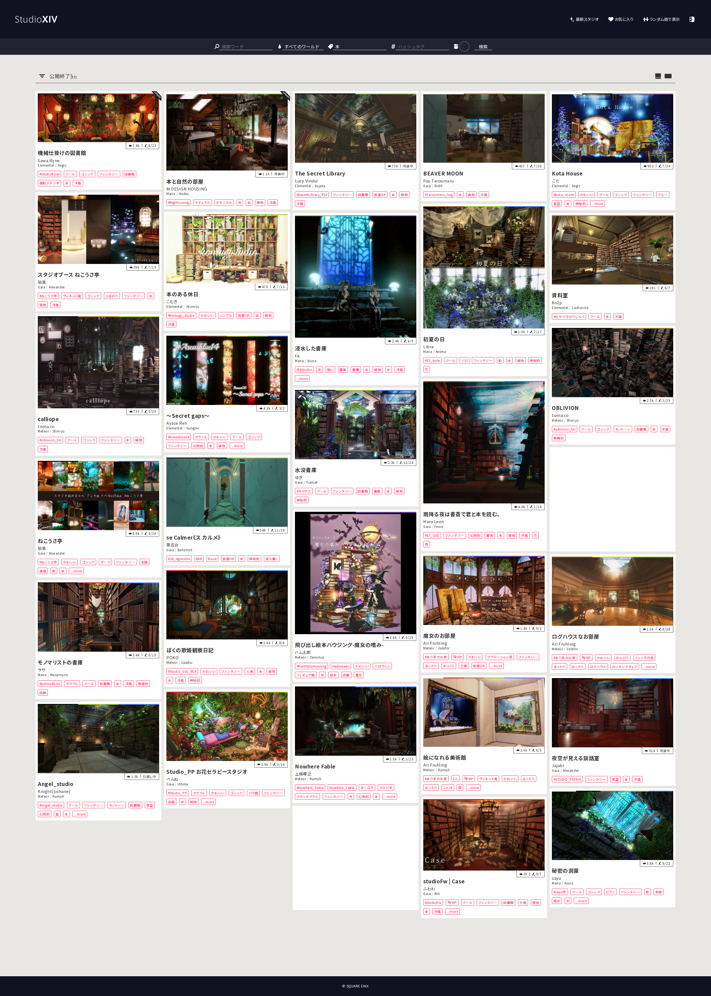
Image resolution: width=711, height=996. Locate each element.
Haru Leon (433, 521)
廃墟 (42, 571)
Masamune (59, 675)
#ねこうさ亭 (48, 295)
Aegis (62, 165)
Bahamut (184, 549)
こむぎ (171, 301)
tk (297, 356)
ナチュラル (202, 202)
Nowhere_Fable (342, 787)
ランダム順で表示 (665, 19)
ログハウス (598, 666)
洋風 (77, 183)
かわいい (586, 194)
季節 (658, 891)
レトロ (448, 787)
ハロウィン (382, 665)
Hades (184, 194)
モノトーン (622, 428)
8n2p (557, 302)
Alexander (57, 287)
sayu (556, 878)
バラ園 (253, 792)
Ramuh (444, 769)
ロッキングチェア (624, 666)
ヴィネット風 (72, 295)
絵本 (333, 675)
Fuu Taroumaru (438, 181)
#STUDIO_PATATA (567, 779)
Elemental (46, 165)
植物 (260, 202)
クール (70, 174)
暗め (557, 900)
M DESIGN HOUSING (186, 189)
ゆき (298, 477)
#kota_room (564, 194)
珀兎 (42, 282)
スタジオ (385, 787)
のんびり (622, 657)
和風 (144, 561)
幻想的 (198, 445)
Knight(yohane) (54, 791)
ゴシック (87, 174)
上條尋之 (303, 774)
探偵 (535, 902)
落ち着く (272, 558)
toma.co (46, 426)
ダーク (106, 561)
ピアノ (610, 891)
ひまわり (112, 295)
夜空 (615, 779)
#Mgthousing (178, 202)
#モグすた (303, 491)
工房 (463, 665)
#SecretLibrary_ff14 (311, 194)
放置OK (380, 194)
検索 (483, 46)
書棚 (355, 369)
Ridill (438, 186)
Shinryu (58, 431)
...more (597, 203)
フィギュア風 (305, 675)
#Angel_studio (51, 805)
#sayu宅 (560, 891)
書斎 (489, 535)
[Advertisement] (612, 499)
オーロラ (366, 787)
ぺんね (172, 779)
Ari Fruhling (435, 643)
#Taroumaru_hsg (439, 194)
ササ (41, 670)
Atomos (192, 306)
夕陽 (523, 902)
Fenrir (439, 526)
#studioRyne (49, 174)
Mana (170, 194)
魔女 (358, 675)
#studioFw (433, 902)
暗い (330, 369)
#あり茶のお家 (436, 656)
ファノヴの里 (644, 657)
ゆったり (578, 666)
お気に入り (624, 19)
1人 (455, 778)
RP (460, 656)
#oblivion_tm (50, 440)
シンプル (226, 315)
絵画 (42, 692)
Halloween (340, 665)
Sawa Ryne (49, 160)
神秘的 (580, 203)
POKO (172, 657)
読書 (345, 675)
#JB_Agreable (179, 558)
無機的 (559, 438)
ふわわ (429, 889)
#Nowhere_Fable (310, 787)
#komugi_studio (181, 315)
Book (212, 558)
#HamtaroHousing (311, 665)
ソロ (465, 360)
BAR (199, 558)
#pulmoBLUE (49, 683)
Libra (428, 347)
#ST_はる (432, 535)
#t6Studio (304, 369)
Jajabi (558, 765)
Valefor (444, 648)
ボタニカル (224, 202)
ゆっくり (449, 665)
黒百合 (172, 545)
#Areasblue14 (178, 436)
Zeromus (316, 657)
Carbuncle (580, 307)
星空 (557, 203)
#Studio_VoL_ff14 (182, 671)
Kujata (320, 186)
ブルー (663, 194)
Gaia (427, 186)
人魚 (249, 671)
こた (555, 181)
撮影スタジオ (49, 183)
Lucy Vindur (306, 181)
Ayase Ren (176, 423)
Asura (311, 360)
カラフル (201, 436)
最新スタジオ (587, 19)
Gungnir (192, 428)
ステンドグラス (307, 796)
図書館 (129, 174)
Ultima (182, 784)
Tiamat (311, 482)
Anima (441, 351)
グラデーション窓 (500, 656)
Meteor (43, 431)
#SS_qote (432, 360)
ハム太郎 (303, 652)
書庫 (342, 369)
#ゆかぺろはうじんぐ (569, 316)
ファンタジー (109, 174)
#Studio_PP (177, 792)
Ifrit (437, 893)
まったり (431, 665)
